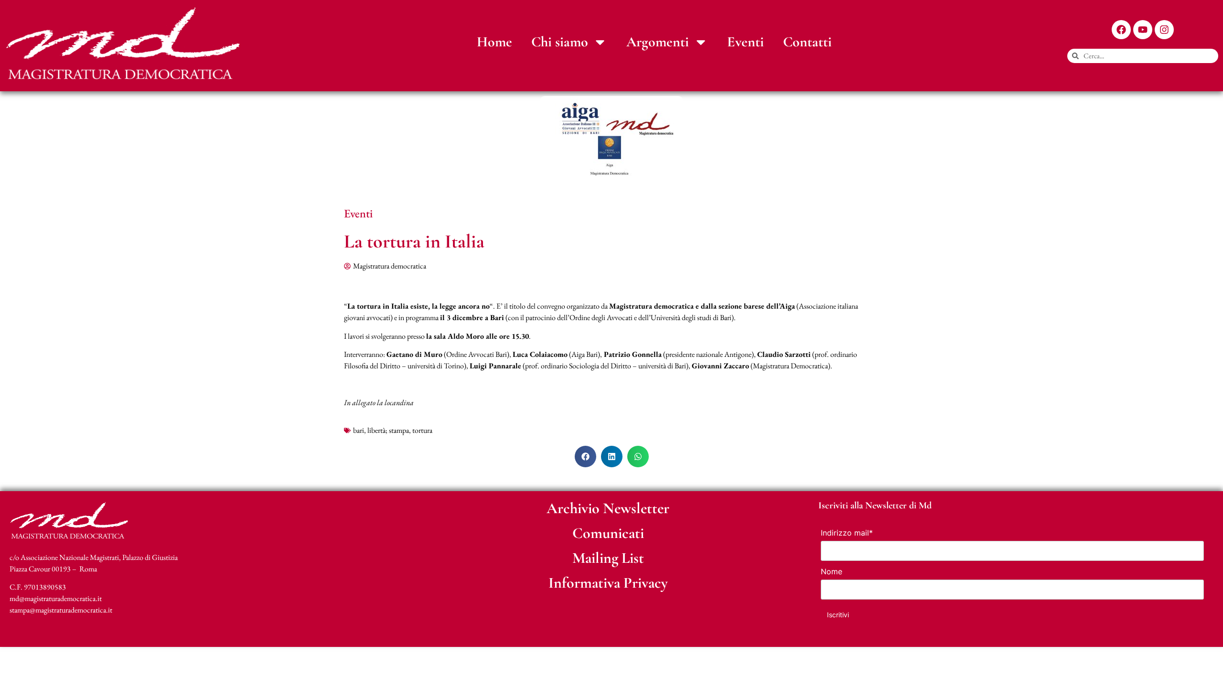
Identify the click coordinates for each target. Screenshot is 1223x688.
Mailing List (608, 557)
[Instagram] (1164, 29)
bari (358, 430)
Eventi (745, 42)
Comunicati (608, 533)
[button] (585, 456)
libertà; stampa (388, 430)
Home (494, 42)
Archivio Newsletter (608, 508)
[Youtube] (1142, 29)
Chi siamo (559, 42)
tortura (422, 430)
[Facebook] (1121, 29)
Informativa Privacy (608, 582)
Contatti (807, 42)
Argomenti (657, 42)
